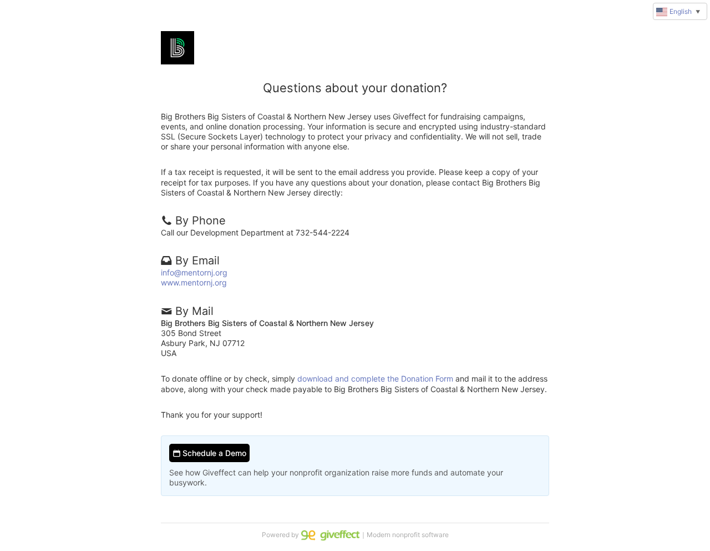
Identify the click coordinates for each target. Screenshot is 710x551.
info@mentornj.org (194, 272)
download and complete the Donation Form (375, 378)
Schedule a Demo (213, 453)
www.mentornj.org (194, 282)
